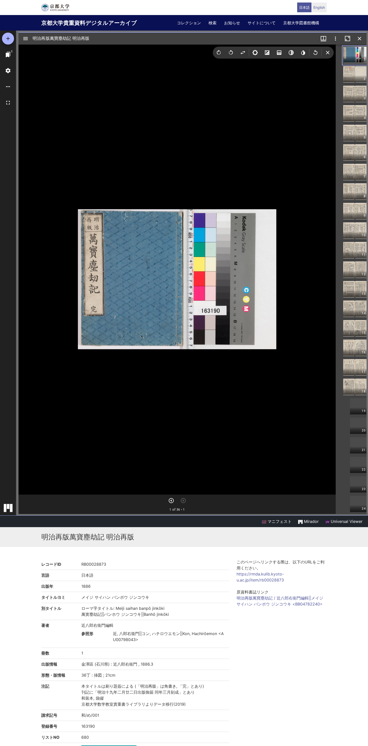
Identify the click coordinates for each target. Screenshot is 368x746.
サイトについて (262, 22)
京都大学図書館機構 (301, 22)
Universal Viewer (345, 521)
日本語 (304, 7)
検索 (213, 22)
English (319, 7)
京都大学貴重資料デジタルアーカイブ (89, 23)
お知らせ (232, 22)
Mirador (311, 521)
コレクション (189, 22)
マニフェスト (279, 521)
